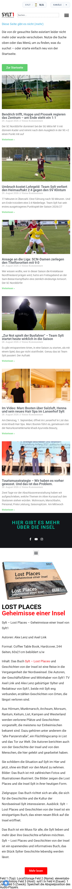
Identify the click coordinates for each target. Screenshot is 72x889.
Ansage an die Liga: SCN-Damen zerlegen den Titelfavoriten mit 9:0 (33, 260)
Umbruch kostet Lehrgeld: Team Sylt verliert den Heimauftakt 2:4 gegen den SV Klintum (34, 188)
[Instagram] (41, 539)
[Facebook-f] (30, 539)
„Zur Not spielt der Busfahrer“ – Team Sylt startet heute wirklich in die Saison (33, 337)
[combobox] (38, 15)
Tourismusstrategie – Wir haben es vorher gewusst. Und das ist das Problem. (33, 482)
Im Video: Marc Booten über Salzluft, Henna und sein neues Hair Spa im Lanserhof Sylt (34, 409)
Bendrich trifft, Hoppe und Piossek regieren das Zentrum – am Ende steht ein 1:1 (34, 116)
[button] (66, 15)
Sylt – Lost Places (37, 661)
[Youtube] (36, 539)
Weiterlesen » (8, 139)
